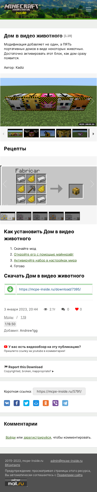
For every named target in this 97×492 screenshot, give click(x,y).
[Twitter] (26, 403)
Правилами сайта (70, 475)
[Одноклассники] (46, 403)
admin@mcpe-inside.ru (66, 461)
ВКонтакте (12, 465)
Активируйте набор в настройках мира (45, 260)
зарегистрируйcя (37, 437)
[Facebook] (17, 403)
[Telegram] (65, 403)
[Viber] (55, 403)
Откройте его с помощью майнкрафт (44, 254)
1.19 (23, 317)
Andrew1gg (29, 330)
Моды (8, 317)
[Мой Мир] (36, 403)
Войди (11, 437)
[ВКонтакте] (7, 403)
